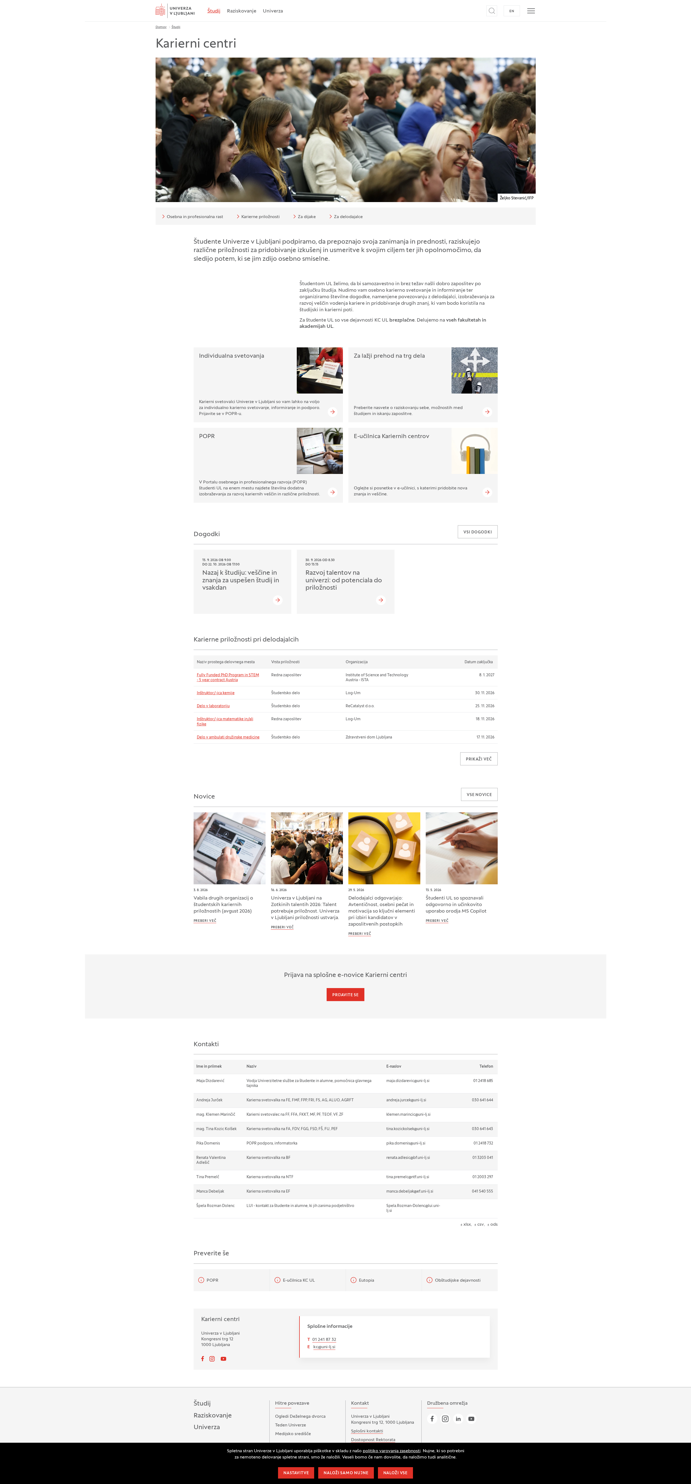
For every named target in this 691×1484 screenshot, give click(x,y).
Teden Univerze (290, 1425)
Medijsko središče (293, 1434)
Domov (161, 27)
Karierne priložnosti (260, 217)
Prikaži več (479, 759)
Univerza (273, 11)
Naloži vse (395, 1473)
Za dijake (307, 217)
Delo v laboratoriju (213, 706)
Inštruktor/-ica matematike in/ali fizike (225, 722)
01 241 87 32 (324, 1340)
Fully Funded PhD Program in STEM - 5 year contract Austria (228, 678)
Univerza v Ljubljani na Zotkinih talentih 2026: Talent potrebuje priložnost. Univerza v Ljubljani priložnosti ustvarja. (305, 908)
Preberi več (205, 921)
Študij (213, 11)
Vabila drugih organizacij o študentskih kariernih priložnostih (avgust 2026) (223, 905)
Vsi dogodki (477, 532)
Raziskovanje (241, 11)
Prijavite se (345, 995)
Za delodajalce (348, 217)
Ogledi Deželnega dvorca (300, 1416)
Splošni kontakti (367, 1431)
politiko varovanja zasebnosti (392, 1451)
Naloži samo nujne (346, 1473)
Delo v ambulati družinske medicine (228, 737)
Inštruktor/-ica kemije (216, 693)
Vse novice (479, 795)
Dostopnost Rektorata (373, 1440)
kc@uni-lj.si (324, 1347)
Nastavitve (296, 1473)
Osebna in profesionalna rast (195, 217)
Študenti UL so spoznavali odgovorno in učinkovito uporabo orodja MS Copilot (456, 905)
